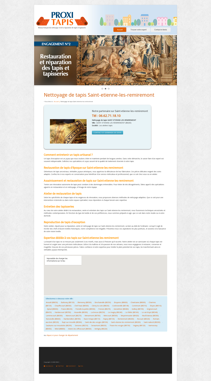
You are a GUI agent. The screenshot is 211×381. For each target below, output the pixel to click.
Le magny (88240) (115, 312)
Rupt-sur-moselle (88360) (72, 322)
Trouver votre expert (138, 29)
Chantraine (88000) (138, 302)
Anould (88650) (52, 302)
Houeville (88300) (81, 312)
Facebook (49, 366)
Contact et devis (160, 29)
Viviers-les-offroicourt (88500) (79, 329)
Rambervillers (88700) (72, 319)
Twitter (60, 366)
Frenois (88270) (104, 309)
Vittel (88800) (60, 329)
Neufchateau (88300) (150, 315)
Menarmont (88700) (92, 315)
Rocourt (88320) (143, 319)
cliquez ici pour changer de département (62, 335)
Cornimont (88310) (139, 306)
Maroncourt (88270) (74, 315)
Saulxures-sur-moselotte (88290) (59, 325)
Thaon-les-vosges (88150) (120, 325)
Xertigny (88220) (101, 329)
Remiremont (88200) (126, 319)
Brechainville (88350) (103, 302)
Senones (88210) (81, 325)
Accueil (120, 29)
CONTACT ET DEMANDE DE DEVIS (107, 132)
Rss (81, 366)
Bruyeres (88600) (121, 302)
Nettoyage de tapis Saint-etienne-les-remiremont (99, 94)
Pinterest (72, 366)
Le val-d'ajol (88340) (150, 312)
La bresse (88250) (98, 312)
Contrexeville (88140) (120, 306)
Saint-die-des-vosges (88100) (96, 322)
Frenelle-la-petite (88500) (85, 309)
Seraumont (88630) (98, 325)
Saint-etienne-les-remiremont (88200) (126, 322)
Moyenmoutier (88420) (130, 315)
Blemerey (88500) (85, 302)
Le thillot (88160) (132, 312)
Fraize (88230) (66, 309)
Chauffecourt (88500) (63, 306)
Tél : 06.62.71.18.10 (106, 115)
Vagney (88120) (139, 325)
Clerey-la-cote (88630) (100, 306)
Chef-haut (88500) (81, 306)
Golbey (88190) (138, 309)
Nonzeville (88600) (53, 319)
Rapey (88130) (109, 319)
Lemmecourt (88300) (54, 315)
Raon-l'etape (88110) (92, 319)
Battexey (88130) (67, 302)
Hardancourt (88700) (63, 312)
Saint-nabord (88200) (152, 322)
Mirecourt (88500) (111, 315)
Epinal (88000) (52, 309)
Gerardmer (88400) (121, 309)
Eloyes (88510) (156, 306)
